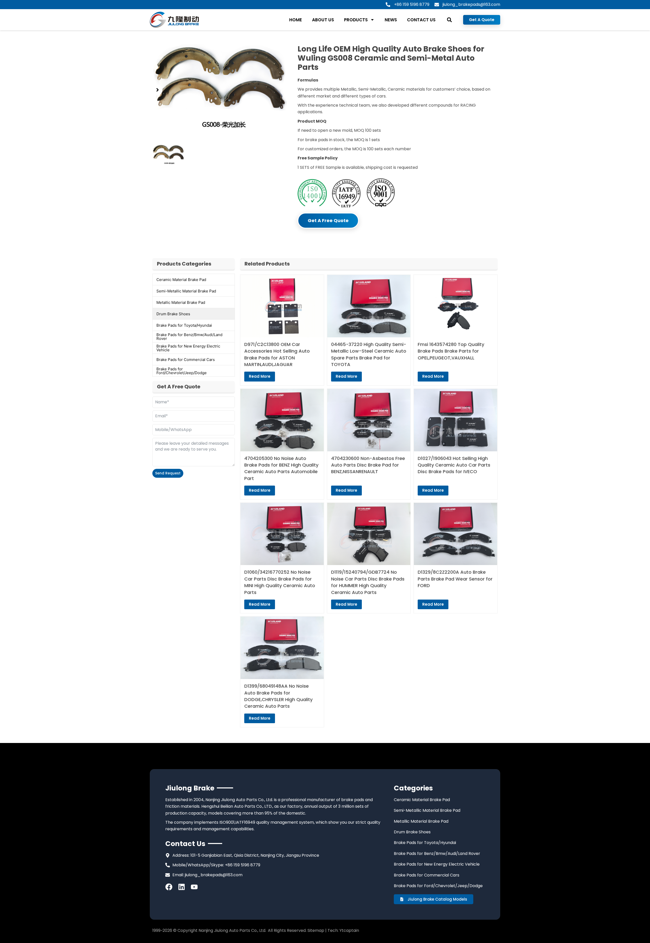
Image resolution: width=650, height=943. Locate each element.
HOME (295, 20)
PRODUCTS (356, 20)
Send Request (168, 473)
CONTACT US (421, 20)
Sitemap (315, 930)
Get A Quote (481, 20)
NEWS (391, 20)
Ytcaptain (349, 930)
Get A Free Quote (328, 220)
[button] (449, 19)
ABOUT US (323, 20)
